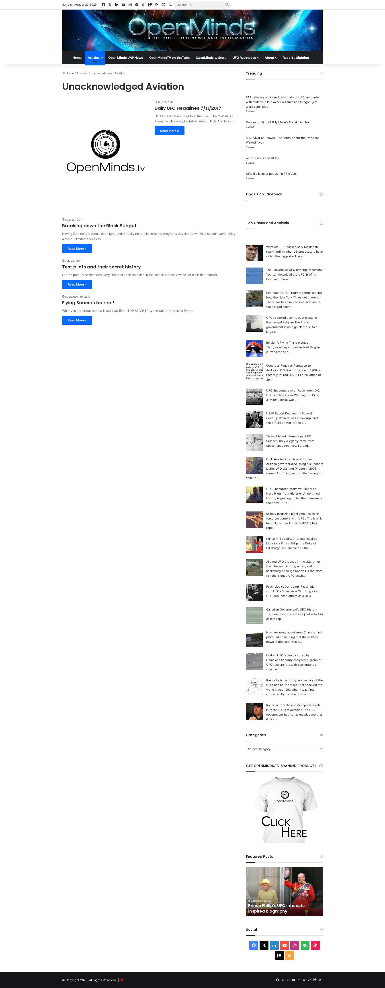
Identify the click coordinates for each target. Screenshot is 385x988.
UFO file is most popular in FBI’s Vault (272, 173)
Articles (94, 57)
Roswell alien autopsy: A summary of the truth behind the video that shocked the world (294, 684)
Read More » (169, 131)
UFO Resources (244, 57)
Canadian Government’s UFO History (291, 609)
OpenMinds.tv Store (211, 57)
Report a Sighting (296, 57)
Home (77, 57)
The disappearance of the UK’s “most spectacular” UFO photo (280, 908)
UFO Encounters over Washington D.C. (293, 390)
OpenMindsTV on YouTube (169, 57)
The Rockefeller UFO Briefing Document (294, 270)
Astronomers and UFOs (262, 158)
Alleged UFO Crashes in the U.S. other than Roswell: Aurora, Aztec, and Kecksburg (293, 566)
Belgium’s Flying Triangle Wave (287, 342)
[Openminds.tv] (192, 30)
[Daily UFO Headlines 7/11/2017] (105, 156)
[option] (284, 891)
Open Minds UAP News (125, 57)
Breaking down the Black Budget (99, 226)
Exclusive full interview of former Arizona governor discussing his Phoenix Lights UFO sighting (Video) (294, 463)
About (269, 57)
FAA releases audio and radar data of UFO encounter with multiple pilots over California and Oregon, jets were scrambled (283, 101)
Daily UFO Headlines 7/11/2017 (188, 108)
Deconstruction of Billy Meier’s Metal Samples (277, 122)
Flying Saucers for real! (88, 303)
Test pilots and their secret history (101, 267)
